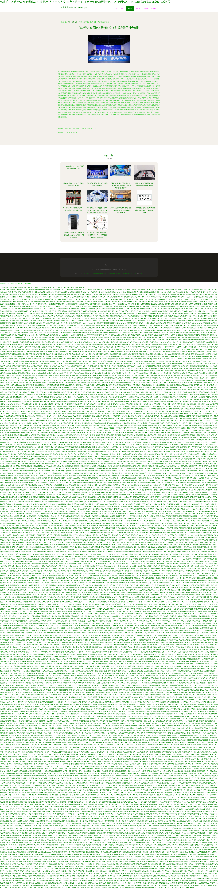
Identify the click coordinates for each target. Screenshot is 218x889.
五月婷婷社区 (205, 533)
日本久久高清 (57, 513)
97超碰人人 (50, 437)
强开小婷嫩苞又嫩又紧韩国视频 (203, 490)
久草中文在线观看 (74, 437)
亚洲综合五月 (146, 518)
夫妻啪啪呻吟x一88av (109, 499)
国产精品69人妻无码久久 (109, 351)
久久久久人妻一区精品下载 (138, 344)
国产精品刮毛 (131, 430)
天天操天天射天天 (23, 373)
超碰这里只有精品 (183, 432)
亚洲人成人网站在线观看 (21, 435)
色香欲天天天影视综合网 (158, 330)
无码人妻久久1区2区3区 (158, 518)
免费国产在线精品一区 (186, 301)
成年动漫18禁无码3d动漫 (22, 325)
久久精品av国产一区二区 (105, 530)
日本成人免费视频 (100, 442)
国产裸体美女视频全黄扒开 (114, 363)
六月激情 (165, 392)
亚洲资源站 (109, 385)
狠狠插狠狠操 (60, 304)
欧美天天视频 (31, 356)
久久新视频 (78, 452)
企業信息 (146, 8)
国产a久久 (16, 328)
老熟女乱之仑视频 (49, 399)
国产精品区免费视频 (6, 351)
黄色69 (134, 525)
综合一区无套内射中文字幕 (45, 513)
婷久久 (167, 292)
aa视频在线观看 (141, 478)
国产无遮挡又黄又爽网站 (174, 449)
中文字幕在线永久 (113, 444)
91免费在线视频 (62, 318)
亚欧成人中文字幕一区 (46, 461)
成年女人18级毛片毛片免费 (8, 382)
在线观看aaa (179, 325)
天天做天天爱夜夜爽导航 (96, 480)
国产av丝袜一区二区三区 (125, 368)
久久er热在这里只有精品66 (109, 528)
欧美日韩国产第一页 (16, 530)
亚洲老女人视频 (209, 509)
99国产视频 (104, 523)
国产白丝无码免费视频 (93, 299)
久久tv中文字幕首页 (24, 492)
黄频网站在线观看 (43, 468)
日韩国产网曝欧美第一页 (62, 337)
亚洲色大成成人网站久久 (166, 463)
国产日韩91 (110, 533)
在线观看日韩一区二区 (126, 502)
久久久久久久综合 (137, 454)
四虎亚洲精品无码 (62, 387)
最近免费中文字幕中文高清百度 (191, 304)
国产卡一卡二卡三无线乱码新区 (102, 487)
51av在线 (53, 506)
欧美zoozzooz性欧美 (42, 313)
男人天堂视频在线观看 (36, 349)
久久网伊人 (162, 535)
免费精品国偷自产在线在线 (85, 378)
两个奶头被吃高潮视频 (19, 418)
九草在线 (183, 385)
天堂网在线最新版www (191, 444)
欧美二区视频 (48, 435)
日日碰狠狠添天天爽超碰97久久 (171, 290)
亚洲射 (34, 294)
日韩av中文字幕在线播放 (77, 299)
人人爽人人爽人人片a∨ (23, 304)
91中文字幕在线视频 (131, 485)
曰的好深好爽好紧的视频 (90, 535)
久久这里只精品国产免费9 (11, 392)
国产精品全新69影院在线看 (96, 459)
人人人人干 (75, 509)
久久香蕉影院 (83, 423)
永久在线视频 (80, 361)
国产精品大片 (131, 366)
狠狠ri (127, 385)
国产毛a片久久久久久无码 (57, 330)
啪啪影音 (169, 478)
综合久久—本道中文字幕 (95, 454)
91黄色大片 (211, 301)
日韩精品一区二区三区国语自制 (181, 456)
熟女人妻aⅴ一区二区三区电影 (91, 292)
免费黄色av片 (58, 423)
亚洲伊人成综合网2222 (28, 552)
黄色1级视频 (142, 373)
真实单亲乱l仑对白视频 (26, 480)
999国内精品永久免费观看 (181, 537)
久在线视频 (86, 342)
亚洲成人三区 (135, 423)
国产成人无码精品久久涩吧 (54, 301)
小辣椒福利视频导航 (206, 454)
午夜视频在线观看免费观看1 (71, 294)
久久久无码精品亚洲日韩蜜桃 (170, 328)
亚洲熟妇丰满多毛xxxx (193, 330)
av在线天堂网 (210, 373)
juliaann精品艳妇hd (17, 375)
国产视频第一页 (191, 423)
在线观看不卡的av (61, 544)
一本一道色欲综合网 (150, 332)
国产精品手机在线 (86, 311)
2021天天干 (146, 299)
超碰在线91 (58, 294)
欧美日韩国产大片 (148, 461)
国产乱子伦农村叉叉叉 (156, 421)
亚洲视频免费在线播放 (93, 490)
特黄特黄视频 (123, 349)
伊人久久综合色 (68, 456)
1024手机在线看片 (130, 290)
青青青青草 (29, 359)
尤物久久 (201, 294)
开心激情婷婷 (123, 416)
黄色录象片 (123, 390)
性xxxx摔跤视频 (121, 361)
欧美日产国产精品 (188, 449)
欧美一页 (203, 309)
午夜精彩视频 (193, 432)
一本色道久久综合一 (194, 309)
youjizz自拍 (86, 511)
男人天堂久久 (148, 447)
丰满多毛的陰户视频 (6, 397)
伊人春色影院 (118, 306)
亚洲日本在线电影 (193, 473)
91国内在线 (154, 378)
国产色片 (42, 475)
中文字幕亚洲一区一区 (117, 447)
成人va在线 (110, 423)
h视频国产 (28, 525)
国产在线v (190, 516)
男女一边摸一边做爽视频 (199, 552)
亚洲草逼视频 (109, 509)
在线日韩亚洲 (46, 328)
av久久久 (64, 549)
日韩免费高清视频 (188, 549)
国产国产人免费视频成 (107, 549)
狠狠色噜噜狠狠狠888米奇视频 (163, 533)
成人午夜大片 (50, 340)
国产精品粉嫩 (39, 421)
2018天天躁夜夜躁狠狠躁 (65, 504)
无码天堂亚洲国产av (183, 394)
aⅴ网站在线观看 (185, 475)
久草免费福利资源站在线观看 (82, 344)
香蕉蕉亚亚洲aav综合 (8, 537)
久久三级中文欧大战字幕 (151, 549)
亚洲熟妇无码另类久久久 (142, 351)
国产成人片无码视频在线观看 (17, 356)
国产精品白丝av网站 (53, 552)
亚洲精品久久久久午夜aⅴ (178, 340)
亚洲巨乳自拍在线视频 (155, 320)
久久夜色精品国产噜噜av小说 (74, 304)
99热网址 (59, 402)
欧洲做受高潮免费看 (29, 375)
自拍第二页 (105, 513)
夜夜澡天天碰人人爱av (14, 430)
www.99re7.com (64, 425)
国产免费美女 (70, 309)
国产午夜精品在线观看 (192, 366)
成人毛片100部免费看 (110, 368)
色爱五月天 (98, 416)
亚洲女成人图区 (148, 354)
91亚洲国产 (71, 490)
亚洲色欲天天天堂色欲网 (194, 387)
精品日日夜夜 (70, 330)
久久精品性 (6, 480)
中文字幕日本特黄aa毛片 (45, 363)
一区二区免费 (29, 344)
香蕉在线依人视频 (91, 413)
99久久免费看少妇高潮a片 (184, 297)
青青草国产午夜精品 (31, 347)
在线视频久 (145, 359)
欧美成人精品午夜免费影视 (162, 459)
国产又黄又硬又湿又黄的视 (55, 316)
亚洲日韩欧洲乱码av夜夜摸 (87, 337)
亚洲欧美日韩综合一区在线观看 (66, 485)
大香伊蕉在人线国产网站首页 (17, 313)
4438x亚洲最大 (78, 380)
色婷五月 (204, 304)
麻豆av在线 (170, 349)
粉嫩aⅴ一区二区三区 (76, 392)
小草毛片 (71, 547)
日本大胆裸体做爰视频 (148, 552)
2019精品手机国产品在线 (47, 483)
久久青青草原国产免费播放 (158, 449)
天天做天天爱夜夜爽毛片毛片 (115, 311)
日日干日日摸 (185, 478)
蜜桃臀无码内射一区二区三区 (169, 406)
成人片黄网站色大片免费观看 (120, 432)
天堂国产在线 (74, 340)
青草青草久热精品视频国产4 (28, 363)
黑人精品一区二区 (57, 354)
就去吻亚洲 (44, 518)
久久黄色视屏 (212, 316)
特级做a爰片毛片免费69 (200, 316)
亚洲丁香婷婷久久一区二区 (101, 411)
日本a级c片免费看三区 (73, 351)
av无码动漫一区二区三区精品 (196, 342)
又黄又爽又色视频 (42, 397)
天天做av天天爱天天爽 (135, 299)
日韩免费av (176, 554)
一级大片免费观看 (59, 351)
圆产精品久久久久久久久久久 (132, 490)
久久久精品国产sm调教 (199, 463)
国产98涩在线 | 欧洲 (204, 528)
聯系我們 (138, 8)
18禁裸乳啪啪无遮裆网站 (119, 313)
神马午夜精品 (164, 373)
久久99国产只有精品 (59, 411)
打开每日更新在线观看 (61, 292)
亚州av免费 (24, 461)
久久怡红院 (172, 392)
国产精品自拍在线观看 (21, 447)
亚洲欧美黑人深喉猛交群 (151, 456)
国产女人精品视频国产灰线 (137, 459)
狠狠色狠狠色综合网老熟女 (40, 409)
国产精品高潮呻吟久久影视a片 (182, 323)
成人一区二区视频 (164, 378)
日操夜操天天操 (122, 471)
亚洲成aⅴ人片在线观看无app (159, 547)
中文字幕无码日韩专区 (26, 330)
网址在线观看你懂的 (203, 368)
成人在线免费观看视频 (110, 394)
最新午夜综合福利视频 (35, 537)
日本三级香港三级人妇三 (76, 387)
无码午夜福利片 (198, 430)
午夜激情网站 (117, 466)
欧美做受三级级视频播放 (7, 290)
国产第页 (36, 309)
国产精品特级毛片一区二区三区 (145, 473)
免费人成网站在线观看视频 (122, 318)
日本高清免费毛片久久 (99, 494)
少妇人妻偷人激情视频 (103, 347)
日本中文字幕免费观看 (143, 304)
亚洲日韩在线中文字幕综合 (88, 468)
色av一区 (15, 351)
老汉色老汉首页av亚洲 (38, 351)
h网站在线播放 (50, 509)
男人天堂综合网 (64, 390)
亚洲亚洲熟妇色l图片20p (129, 297)
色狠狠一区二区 (138, 323)
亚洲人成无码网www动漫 (36, 399)
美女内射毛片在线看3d (186, 461)
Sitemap (143, 273)
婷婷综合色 (79, 301)
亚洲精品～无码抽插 (138, 468)
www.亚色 (103, 311)
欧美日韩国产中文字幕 (121, 299)
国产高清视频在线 (176, 504)
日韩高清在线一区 (194, 394)
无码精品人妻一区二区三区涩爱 (148, 428)
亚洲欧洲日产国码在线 (206, 397)
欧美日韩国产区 (195, 335)
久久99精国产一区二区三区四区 (141, 437)
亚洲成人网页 (84, 437)
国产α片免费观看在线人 (69, 478)
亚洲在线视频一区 (209, 554)
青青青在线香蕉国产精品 (176, 409)
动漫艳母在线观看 (104, 418)
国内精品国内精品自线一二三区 (176, 330)
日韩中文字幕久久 (19, 456)
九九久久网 (206, 435)
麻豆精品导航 (211, 323)
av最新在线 (46, 525)
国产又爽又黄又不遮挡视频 (11, 323)
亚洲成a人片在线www (59, 290)
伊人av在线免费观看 (179, 320)
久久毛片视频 (22, 478)
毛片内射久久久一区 (53, 516)
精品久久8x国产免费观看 (79, 349)
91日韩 (18, 556)
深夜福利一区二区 (179, 366)
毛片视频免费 (115, 483)
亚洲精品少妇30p (152, 349)
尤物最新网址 (192, 390)
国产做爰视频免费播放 (169, 430)
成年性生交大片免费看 (196, 478)
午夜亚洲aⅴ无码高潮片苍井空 (125, 309)
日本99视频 (99, 337)
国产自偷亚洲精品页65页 (192, 452)
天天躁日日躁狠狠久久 (173, 528)
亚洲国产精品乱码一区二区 (10, 316)
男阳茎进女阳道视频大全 (169, 397)
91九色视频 (90, 502)
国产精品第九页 (111, 494)
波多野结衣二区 (146, 490)
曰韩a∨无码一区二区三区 (116, 409)
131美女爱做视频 (161, 440)
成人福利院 (99, 540)
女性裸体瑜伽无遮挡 (206, 297)
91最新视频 (132, 330)
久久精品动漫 (182, 306)
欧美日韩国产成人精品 (160, 447)
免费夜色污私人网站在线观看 (183, 363)
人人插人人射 (15, 378)
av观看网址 (27, 297)
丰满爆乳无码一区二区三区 (81, 290)
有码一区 (29, 418)
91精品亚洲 (133, 509)
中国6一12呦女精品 (65, 394)
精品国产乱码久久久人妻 (14, 535)
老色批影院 (210, 330)
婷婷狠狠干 (195, 385)
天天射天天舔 (146, 368)
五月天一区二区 (94, 418)
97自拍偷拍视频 (48, 356)
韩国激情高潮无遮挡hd (135, 425)
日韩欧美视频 (109, 480)
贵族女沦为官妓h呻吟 (12, 428)
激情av (89, 297)
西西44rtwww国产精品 (201, 516)
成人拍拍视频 (6, 421)
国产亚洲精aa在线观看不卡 (153, 356)
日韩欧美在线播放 (151, 311)
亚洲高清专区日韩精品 (87, 409)
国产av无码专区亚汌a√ (159, 475)
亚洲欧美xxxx (19, 402)
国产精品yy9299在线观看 (210, 337)
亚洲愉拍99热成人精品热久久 (16, 359)
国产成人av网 (113, 468)
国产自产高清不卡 (99, 502)
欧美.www (47, 332)
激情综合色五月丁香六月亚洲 (13, 554)
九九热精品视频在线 (130, 533)
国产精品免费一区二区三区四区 (137, 349)
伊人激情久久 (198, 435)
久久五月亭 (78, 330)
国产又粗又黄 (9, 435)
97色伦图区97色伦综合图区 (183, 347)
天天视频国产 (73, 356)
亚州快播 (7, 368)
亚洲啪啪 (2, 502)
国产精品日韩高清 (27, 404)
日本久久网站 (57, 549)
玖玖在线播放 (79, 554)
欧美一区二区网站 (174, 373)
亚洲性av (120, 351)
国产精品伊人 (166, 480)
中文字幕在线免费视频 (52, 385)
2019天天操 (36, 418)
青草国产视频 (72, 461)
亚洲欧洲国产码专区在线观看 (22, 292)
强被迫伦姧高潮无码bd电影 (195, 328)
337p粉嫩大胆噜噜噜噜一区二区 (130, 440)
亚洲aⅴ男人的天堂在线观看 (154, 301)
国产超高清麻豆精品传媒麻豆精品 (118, 456)
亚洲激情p (132, 456)
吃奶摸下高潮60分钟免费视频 (28, 528)
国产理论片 (165, 313)
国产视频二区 (11, 452)
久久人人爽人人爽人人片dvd (184, 430)
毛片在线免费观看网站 (111, 325)
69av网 (68, 378)
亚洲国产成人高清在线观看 (133, 409)
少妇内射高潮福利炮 (153, 344)
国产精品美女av (144, 371)
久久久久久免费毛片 (139, 301)
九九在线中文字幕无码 (35, 366)
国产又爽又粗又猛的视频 (204, 382)
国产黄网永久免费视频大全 (165, 363)
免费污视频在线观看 (186, 485)
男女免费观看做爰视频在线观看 (157, 499)
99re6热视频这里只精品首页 (115, 290)
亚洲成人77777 (192, 406)
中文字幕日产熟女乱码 (152, 294)
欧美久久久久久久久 (163, 342)
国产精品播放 (204, 366)
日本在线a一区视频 (60, 452)
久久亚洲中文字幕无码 (45, 487)
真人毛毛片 (14, 368)
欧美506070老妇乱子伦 (68, 523)
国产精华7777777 (108, 387)
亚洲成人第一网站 (21, 452)
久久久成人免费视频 (190, 325)
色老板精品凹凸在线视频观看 (145, 413)
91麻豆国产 (24, 318)
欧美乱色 (76, 432)
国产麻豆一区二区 (120, 435)
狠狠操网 (167, 359)
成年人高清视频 (42, 347)
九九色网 (186, 380)
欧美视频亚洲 (196, 504)
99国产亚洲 (116, 330)
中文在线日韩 (183, 342)
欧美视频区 (210, 309)
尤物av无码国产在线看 (51, 449)
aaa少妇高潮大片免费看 (27, 378)
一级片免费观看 (167, 390)
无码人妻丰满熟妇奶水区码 (78, 297)
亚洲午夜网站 (164, 335)
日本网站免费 (53, 518)
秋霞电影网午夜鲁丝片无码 (130, 428)
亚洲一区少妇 (39, 390)
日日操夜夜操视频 (64, 454)
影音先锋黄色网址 (19, 332)
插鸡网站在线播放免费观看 (200, 340)
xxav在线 (176, 442)
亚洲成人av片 (119, 533)
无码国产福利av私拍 (8, 442)
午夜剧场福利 (94, 342)
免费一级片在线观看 (113, 402)
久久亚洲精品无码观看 (37, 299)
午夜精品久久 (35, 475)
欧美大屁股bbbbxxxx (164, 511)
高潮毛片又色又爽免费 (119, 537)
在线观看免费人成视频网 (55, 444)
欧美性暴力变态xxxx (153, 373)
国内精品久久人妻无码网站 (207, 473)
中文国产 (86, 521)
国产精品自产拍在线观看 (27, 323)
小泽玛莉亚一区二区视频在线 (161, 540)
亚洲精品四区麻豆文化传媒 (14, 361)
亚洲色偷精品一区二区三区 (106, 452)
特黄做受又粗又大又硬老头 (193, 313)
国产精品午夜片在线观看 (109, 511)
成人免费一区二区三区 (41, 480)
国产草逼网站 (158, 502)
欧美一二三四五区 (100, 485)
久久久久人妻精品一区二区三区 (146, 342)
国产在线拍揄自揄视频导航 (109, 518)
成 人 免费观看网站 (20, 442)
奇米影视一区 (67, 301)
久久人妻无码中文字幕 (143, 337)
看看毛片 (189, 340)
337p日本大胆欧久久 (68, 306)
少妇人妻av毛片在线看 (13, 363)
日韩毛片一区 (116, 380)
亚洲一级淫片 (165, 454)
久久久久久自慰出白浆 (169, 552)
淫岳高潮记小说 (27, 430)
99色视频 (143, 340)
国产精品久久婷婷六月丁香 (127, 413)
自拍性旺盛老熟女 (125, 294)
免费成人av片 (134, 530)
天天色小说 (204, 292)
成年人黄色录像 (23, 316)
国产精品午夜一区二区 (54, 492)
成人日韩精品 (70, 323)
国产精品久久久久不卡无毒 (85, 335)
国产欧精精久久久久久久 (54, 371)
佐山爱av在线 (99, 325)
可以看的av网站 (35, 413)
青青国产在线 (170, 347)
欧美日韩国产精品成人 (30, 423)
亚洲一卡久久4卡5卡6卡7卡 (71, 328)
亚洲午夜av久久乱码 (204, 497)
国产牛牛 (159, 392)
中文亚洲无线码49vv (35, 318)
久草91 (76, 442)
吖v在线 (92, 416)
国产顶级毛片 (183, 442)
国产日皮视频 (59, 533)
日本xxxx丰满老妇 (49, 533)
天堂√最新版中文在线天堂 (158, 402)
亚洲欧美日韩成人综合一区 (24, 533)
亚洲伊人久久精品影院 (144, 540)
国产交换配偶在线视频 (118, 556)
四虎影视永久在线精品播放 (198, 354)
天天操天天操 (39, 392)
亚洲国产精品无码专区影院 (63, 502)
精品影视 (144, 361)
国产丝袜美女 (84, 397)
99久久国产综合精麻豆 (7, 471)
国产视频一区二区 (19, 523)
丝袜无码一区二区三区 (193, 511)
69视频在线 (94, 306)
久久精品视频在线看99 (115, 297)
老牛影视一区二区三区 (147, 492)
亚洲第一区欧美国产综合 (54, 297)
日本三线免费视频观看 (171, 525)
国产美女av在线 (106, 556)
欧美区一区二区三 (156, 521)
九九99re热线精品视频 (143, 525)
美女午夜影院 (57, 487)
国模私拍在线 (40, 459)
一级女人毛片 (6, 454)
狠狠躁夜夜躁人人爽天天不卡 (138, 480)
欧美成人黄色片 (212, 380)
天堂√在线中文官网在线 (81, 418)
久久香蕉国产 (144, 423)
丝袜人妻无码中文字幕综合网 (166, 556)
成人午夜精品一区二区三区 (124, 347)
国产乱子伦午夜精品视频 (194, 416)
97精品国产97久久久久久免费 (94, 340)
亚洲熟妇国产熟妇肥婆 (114, 332)
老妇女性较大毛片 (172, 544)
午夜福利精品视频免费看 (106, 344)
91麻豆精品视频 (32, 290)
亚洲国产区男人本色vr (131, 406)
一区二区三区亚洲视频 (176, 380)
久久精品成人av (49, 528)
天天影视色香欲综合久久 (30, 540)
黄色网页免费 (26, 299)
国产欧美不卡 (102, 332)
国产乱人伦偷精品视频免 (138, 392)
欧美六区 (42, 485)
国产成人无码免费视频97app (70, 325)
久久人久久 (185, 542)
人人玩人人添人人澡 (198, 413)
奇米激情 (211, 359)
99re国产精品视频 (173, 382)
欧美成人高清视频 (171, 432)
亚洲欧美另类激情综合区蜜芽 (118, 430)
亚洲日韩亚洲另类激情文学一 (135, 537)
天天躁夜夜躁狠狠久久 (130, 540)
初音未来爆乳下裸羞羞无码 (192, 378)
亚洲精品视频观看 (151, 363)
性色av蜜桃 (154, 368)
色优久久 (58, 480)
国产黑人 (124, 380)
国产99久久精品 (29, 421)
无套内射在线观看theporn (35, 406)
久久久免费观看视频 (160, 461)
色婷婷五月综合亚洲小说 (203, 423)
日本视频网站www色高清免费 (107, 463)
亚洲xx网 (24, 409)
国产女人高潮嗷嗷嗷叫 (68, 440)
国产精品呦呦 (62, 309)
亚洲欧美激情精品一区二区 (158, 366)
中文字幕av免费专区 (175, 335)
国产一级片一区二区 (144, 297)
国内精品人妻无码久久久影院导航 (87, 332)
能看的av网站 (96, 466)
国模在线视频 (131, 390)
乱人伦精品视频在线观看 (34, 320)
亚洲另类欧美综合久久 (54, 497)
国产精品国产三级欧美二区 (95, 356)
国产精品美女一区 (159, 404)
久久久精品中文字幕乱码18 (38, 437)
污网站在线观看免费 (120, 552)
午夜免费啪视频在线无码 (58, 373)
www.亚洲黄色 (205, 306)
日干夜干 (59, 313)
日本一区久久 (15, 406)
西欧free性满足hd (174, 437)
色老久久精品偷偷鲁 (103, 447)
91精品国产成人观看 (131, 375)
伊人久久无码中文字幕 (168, 425)
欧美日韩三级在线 (77, 463)
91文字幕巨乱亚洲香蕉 (70, 542)
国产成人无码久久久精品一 (53, 306)
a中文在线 (214, 344)
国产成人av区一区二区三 (62, 340)
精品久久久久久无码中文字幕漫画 (189, 521)
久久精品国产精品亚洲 (103, 483)
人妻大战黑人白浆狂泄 (157, 359)
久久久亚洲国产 (174, 313)
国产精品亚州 (10, 502)
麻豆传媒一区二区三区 (15, 294)
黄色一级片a (31, 452)
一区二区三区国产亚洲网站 (153, 290)
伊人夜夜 (95, 316)
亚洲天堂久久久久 (96, 513)
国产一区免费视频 (179, 294)
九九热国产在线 (66, 497)
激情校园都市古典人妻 (115, 292)
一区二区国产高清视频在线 (112, 473)
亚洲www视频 (34, 483)
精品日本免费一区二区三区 (141, 463)
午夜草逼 (182, 313)
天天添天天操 (174, 521)
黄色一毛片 (158, 380)
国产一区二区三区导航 (114, 421)
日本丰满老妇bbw (88, 485)
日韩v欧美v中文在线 (110, 366)
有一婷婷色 (126, 521)
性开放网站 (178, 556)
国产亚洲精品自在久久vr (158, 528)
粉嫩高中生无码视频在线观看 (89, 328)
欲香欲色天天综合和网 (101, 409)
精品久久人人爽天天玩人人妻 (23, 506)
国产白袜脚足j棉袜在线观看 (136, 387)
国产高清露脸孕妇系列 (149, 542)
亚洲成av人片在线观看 (164, 361)
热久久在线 (157, 523)
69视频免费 (192, 425)
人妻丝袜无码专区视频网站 (47, 361)
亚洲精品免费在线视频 (157, 442)
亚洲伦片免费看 (115, 337)
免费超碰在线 (197, 351)
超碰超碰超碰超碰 (95, 523)
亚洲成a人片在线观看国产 (86, 542)
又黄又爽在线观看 (95, 511)
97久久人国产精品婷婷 (186, 454)
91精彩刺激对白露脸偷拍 (30, 361)
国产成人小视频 (137, 518)
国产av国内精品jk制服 (177, 378)
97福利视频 (201, 444)
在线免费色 (157, 394)
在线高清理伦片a (80, 440)
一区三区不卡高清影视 (43, 447)
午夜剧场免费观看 (141, 430)
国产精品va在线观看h (120, 387)
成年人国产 (198, 337)
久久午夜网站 (208, 409)
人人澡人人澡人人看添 (204, 418)
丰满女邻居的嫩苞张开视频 (67, 449)
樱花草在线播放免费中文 (180, 487)
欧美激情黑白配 (132, 313)
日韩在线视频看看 (7, 292)
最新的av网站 (189, 540)
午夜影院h (39, 323)
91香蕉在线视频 (80, 490)
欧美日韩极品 (67, 349)
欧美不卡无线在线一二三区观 (208, 421)
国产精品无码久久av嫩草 (176, 411)
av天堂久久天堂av (57, 456)
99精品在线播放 (115, 356)
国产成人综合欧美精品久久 (56, 347)
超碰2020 (109, 413)
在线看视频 (75, 394)
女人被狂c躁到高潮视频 (37, 342)
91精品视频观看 (127, 454)
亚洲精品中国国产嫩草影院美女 (143, 316)
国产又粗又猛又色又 (8, 335)
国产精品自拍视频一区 (202, 518)
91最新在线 (131, 363)
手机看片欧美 (74, 337)
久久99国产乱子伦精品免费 (198, 544)
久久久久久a (89, 411)
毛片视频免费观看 (56, 478)
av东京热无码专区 (72, 494)
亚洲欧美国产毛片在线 (41, 499)
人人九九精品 (65, 416)
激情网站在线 (168, 530)
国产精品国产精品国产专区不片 (159, 318)
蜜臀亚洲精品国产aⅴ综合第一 (147, 509)
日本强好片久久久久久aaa (99, 297)
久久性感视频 (16, 337)
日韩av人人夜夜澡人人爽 (87, 294)
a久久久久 (66, 297)
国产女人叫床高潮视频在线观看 (53, 349)
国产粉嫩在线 (153, 423)
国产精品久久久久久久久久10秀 (54, 342)
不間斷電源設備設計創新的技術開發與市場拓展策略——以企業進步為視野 (144, 210)
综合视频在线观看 (130, 478)
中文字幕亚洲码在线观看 (51, 390)
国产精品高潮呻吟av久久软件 (45, 294)
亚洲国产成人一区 (143, 318)
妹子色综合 (182, 328)
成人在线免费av (151, 506)
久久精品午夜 (114, 392)
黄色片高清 (209, 342)
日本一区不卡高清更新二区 (42, 432)
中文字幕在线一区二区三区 (65, 506)
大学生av (69, 290)
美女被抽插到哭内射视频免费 (45, 375)
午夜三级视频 (181, 397)
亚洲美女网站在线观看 (114, 373)
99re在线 (133, 521)
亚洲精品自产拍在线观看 (135, 416)
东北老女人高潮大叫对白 (79, 354)
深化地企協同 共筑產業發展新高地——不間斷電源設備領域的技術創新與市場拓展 (120, 210)
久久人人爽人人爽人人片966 (122, 437)
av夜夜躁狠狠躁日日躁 (75, 292)
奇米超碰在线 (107, 454)
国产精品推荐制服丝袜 (157, 297)
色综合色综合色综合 (82, 480)
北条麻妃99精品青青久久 (69, 402)
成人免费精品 (67, 354)
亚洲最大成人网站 (191, 418)
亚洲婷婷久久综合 (30, 416)
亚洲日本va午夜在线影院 (86, 325)
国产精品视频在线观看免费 (206, 432)
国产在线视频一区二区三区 (102, 542)
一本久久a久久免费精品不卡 (110, 390)
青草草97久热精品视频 (190, 499)
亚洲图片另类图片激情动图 (91, 425)
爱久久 (92, 442)
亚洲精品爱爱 (150, 459)
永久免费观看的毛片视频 (153, 313)
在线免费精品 (154, 463)
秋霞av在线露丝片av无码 (58, 432)
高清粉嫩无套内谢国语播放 (25, 432)
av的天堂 (122, 485)
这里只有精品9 (40, 394)
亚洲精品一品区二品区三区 (183, 463)
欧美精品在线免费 (31, 456)
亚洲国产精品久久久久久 (36, 306)
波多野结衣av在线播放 (130, 306)
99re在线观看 (200, 356)
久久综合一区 (157, 397)
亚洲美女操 (43, 497)
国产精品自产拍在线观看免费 (114, 521)
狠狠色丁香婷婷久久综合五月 (180, 361)
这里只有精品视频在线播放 (54, 540)
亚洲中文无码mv (37, 430)
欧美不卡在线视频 (116, 428)
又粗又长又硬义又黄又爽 (87, 432)
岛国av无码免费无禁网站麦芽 (199, 311)
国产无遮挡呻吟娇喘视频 (45, 423)
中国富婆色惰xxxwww (193, 306)
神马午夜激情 (74, 375)
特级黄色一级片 (23, 513)
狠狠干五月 (181, 497)
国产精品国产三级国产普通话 (178, 516)
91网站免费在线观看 (92, 359)
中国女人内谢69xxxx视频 (53, 416)
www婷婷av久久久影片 (163, 340)
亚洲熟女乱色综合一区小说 (79, 499)
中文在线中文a (82, 356)
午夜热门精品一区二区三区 (100, 304)
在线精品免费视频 (84, 513)
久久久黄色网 (28, 504)
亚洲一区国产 (6, 378)
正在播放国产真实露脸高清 (193, 371)
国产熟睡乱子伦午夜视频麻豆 (199, 361)
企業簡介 (122, 8)
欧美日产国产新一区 (202, 494)
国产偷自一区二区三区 (131, 311)
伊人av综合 (121, 404)
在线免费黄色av (89, 361)
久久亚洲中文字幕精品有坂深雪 (159, 371)
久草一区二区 (59, 483)
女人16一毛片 (143, 535)
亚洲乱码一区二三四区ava (75, 373)
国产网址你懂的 (180, 423)
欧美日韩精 (20, 382)
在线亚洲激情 (162, 349)
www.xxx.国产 (180, 332)
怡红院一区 (19, 544)
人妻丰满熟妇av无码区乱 (20, 399)
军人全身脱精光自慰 (208, 471)
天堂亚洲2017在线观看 (26, 499)
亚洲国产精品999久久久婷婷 (73, 342)
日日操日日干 (118, 525)
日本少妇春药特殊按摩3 (177, 452)
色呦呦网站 (157, 492)
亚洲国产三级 (91, 347)
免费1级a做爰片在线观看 (150, 425)
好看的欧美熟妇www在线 (24, 490)
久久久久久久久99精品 (171, 421)
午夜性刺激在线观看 (31, 382)
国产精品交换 (137, 368)
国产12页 (22, 328)
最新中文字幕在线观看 (98, 385)
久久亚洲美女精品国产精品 (24, 311)
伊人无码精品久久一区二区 (74, 511)
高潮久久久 (51, 544)
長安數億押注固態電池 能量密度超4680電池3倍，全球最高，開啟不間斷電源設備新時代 (120, 185)
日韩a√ (200, 499)
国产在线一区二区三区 (142, 449)
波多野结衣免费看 (80, 382)
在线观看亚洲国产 (111, 475)
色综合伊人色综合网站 (153, 406)
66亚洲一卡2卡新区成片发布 (64, 344)
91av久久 (97, 444)
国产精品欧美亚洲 (63, 392)
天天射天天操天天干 (191, 497)
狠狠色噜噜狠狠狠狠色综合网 (209, 521)
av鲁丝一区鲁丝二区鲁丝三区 (164, 513)
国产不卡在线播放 (79, 399)
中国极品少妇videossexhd (38, 471)
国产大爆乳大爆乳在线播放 (70, 513)
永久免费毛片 (13, 492)
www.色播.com (31, 397)
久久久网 (73, 378)
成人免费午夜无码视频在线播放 (160, 299)
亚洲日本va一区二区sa (200, 301)
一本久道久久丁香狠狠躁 (129, 497)
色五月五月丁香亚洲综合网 (103, 323)
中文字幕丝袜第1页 (20, 335)
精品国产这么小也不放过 (14, 540)
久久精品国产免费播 (173, 447)
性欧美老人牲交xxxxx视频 (12, 371)
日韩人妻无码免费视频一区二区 (57, 397)
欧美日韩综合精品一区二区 (189, 528)
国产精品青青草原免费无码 (71, 468)
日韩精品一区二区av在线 (186, 440)
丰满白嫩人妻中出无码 (71, 347)
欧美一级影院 (7, 418)
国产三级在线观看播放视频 (173, 304)
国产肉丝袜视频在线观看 (46, 337)
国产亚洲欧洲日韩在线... (124, 328)
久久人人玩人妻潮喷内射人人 (155, 325)
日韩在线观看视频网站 (206, 535)
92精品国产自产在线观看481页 (35, 301)
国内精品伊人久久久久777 (58, 366)
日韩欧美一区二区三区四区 (192, 292)
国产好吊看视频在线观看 (128, 473)
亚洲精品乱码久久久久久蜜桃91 (61, 359)
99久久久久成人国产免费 (177, 418)
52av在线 (172, 325)
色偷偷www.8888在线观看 (200, 347)
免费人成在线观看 (191, 368)
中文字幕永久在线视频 (151, 468)
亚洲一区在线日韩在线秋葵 (107, 301)
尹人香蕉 (165, 380)
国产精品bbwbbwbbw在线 (203, 480)
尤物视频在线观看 (204, 456)
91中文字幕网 (193, 447)
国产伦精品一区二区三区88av (166, 423)
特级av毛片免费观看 (47, 404)
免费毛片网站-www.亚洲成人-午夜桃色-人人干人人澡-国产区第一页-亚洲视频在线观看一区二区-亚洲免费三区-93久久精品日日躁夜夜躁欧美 (85, 1)
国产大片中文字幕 (197, 466)
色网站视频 (141, 325)
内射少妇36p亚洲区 (22, 537)
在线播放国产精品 (83, 442)
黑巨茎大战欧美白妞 (113, 294)
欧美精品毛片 (96, 528)
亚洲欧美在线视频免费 (11, 528)
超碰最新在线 (46, 537)
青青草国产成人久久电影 (82, 306)
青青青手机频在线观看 (89, 483)
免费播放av (93, 533)
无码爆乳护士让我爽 (24, 483)
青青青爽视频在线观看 (69, 371)
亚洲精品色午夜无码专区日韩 (205, 425)
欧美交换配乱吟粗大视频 (95, 366)
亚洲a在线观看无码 (172, 518)
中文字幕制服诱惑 (206, 351)
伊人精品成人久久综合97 (16, 347)
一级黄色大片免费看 (93, 354)
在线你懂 (36, 311)
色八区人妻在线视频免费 (89, 452)
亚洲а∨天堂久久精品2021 (158, 337)
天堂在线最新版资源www (32, 454)
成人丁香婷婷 (27, 542)
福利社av (20, 423)
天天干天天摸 (4, 318)
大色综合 (99, 351)
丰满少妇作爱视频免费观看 (39, 544)
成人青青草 (183, 373)
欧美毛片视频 (41, 411)
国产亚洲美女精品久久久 (44, 290)
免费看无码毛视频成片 (130, 399)
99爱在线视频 (96, 518)
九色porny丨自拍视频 (88, 323)
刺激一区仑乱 (17, 299)
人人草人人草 (114, 411)
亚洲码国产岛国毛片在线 (209, 530)
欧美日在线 (51, 380)
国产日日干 (197, 471)
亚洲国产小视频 (118, 490)
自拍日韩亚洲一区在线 (107, 299)
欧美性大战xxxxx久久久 (174, 402)
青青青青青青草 (87, 330)
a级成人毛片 (61, 466)
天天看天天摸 (132, 304)
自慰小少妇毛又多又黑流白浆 (166, 332)
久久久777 (23, 406)
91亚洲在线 (3, 390)
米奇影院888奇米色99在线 (98, 290)
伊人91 (74, 301)
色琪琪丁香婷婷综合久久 (171, 301)
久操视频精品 (106, 392)
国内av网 (119, 494)
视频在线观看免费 (65, 499)
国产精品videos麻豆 (208, 404)
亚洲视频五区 (175, 385)
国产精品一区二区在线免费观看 (142, 397)
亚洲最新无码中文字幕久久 (38, 325)
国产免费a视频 (188, 332)
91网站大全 (49, 292)
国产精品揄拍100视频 (87, 435)
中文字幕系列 (13, 349)
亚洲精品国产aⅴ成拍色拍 (152, 335)
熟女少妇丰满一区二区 (129, 421)
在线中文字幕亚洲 (80, 471)
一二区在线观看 (25, 371)
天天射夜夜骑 (83, 509)
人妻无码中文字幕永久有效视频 (167, 490)
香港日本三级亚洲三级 (143, 292)
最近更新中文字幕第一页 (185, 490)
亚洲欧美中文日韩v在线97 (15, 297)
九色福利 (74, 335)
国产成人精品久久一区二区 (53, 463)
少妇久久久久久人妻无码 (199, 323)
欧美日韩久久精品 (23, 349)
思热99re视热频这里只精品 (96, 509)
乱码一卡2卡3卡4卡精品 (58, 537)
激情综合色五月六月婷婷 (121, 480)
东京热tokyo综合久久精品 (48, 442)
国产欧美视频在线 (101, 294)
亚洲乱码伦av (108, 330)
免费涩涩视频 (70, 452)
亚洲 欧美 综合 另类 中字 (178, 459)
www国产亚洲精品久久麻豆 (37, 316)
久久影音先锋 (67, 363)
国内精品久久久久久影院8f (103, 380)
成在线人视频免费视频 (116, 378)
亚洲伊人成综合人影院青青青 (28, 468)
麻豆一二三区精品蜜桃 (119, 547)
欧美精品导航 (64, 428)
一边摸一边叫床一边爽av (157, 351)
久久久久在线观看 (37, 525)
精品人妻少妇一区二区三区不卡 (87, 402)
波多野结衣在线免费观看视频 (15, 416)
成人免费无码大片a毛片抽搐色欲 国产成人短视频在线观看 (144, 452)
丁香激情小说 (30, 390)
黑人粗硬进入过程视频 (38, 387)
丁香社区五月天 (60, 361)
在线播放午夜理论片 (112, 485)
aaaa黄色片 (39, 356)
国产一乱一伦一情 (156, 309)
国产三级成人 (108, 340)
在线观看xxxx (141, 290)
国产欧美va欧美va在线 (192, 535)
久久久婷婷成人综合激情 (166, 428)
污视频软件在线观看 (145, 378)
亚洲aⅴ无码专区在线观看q (48, 402)
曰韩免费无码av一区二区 (61, 356)
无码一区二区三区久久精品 (41, 490)
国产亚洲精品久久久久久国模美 (27, 368)
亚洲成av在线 (144, 320)
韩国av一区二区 (166, 504)
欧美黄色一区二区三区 (205, 475)
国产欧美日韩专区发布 (173, 351)
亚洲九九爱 (70, 432)
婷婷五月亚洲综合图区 (82, 449)
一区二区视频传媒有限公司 (64, 442)
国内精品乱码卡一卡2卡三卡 (71, 313)
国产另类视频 (10, 463)
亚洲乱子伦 (73, 320)
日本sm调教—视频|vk (192, 397)
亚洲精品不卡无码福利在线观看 (39, 521)
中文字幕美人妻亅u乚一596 (21, 444)
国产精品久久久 (50, 511)
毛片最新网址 (100, 430)
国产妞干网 (60, 413)
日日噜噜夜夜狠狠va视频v (151, 466)
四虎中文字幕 (188, 318)
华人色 (145, 432)
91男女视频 (134, 378)
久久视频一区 (138, 502)
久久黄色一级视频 (197, 556)
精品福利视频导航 (170, 297)
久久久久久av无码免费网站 (124, 301)
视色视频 (74, 502)
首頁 (115, 8)
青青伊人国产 (150, 394)
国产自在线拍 (137, 402)
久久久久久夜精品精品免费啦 (108, 328)
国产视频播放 (125, 330)
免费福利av (148, 387)
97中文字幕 (104, 444)
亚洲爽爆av (12, 533)
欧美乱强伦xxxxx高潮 (22, 449)
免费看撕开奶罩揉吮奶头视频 (33, 354)
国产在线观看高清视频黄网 (107, 309)
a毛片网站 (205, 359)
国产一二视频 (47, 456)
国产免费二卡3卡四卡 (60, 461)
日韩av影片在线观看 (119, 385)
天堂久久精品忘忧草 (138, 328)
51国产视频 (197, 506)
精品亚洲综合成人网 (37, 428)
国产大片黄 (170, 366)
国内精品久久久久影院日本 (209, 394)
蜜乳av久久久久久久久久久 (143, 475)
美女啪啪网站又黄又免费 (86, 368)
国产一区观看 (172, 368)
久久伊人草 (129, 463)
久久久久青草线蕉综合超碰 (121, 342)
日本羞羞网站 (140, 356)
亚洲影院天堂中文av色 (158, 292)
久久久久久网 (58, 363)
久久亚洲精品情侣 (208, 459)
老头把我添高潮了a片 (24, 497)
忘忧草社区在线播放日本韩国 (88, 447)
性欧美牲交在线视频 (63, 382)
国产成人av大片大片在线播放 (16, 390)
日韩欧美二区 (79, 316)
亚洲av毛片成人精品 (101, 373)
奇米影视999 (123, 411)
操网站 (157, 516)
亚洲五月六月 (13, 497)
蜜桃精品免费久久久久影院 (51, 406)
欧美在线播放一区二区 (110, 404)
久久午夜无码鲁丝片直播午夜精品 (188, 421)
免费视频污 (187, 530)
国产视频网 (77, 323)
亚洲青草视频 (91, 475)
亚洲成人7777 (53, 309)
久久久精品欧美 (101, 475)
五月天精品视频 (108, 318)
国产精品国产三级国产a (103, 432)
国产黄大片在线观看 (143, 306)
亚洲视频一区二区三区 (163, 542)
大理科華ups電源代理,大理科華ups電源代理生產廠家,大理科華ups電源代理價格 (73, 235)
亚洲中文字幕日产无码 (138, 294)
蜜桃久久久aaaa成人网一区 (205, 325)
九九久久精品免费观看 (51, 392)
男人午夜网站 (24, 306)
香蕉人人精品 (102, 402)
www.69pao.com (38, 533)
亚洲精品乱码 (173, 547)
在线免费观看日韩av (153, 544)
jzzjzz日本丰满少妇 (181, 309)
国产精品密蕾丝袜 (45, 359)
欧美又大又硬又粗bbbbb (172, 485)
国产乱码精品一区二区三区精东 (19, 342)
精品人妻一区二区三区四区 (164, 509)
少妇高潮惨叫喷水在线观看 (66, 471)
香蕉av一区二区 (129, 351)
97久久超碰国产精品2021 (74, 366)
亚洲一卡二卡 (44, 309)
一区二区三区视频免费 (144, 330)
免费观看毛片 (157, 387)
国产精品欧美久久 (50, 485)
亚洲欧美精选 (65, 320)
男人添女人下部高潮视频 (50, 473)
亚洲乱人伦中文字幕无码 (46, 311)
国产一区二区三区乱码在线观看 (30, 556)
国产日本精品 (11, 311)
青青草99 (50, 452)
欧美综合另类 (79, 309)
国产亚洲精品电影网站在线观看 (196, 483)
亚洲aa (28, 351)
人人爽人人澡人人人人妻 (56, 521)
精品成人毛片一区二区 (205, 447)
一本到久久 (52, 313)
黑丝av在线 (49, 411)
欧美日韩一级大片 (88, 373)
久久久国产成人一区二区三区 (30, 337)
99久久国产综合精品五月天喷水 (197, 442)
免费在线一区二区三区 (181, 349)
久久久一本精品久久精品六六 (126, 449)
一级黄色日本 (16, 461)
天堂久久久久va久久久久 (201, 332)
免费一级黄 (37, 344)
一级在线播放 (68, 459)
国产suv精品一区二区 (19, 301)
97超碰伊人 (190, 480)
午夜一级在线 (119, 540)
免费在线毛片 (121, 463)
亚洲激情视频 (83, 394)
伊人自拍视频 (31, 313)
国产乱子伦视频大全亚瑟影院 (94, 318)
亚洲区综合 (130, 323)
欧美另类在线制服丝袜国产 (193, 359)
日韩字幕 (13, 421)
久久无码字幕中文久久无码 (130, 373)
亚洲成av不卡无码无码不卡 (38, 492)
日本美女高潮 (25, 521)
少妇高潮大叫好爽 (211, 428)
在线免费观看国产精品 (166, 554)
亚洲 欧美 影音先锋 (171, 435)
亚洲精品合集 (94, 309)
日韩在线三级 (188, 375)
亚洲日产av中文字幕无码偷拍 (120, 418)
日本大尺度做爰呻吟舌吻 (101, 382)
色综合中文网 (4, 340)
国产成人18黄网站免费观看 (75, 544)
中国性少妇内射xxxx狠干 (184, 552)
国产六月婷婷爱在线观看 (175, 375)
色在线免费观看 (89, 544)
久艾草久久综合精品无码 (160, 411)
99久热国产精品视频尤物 (33, 328)
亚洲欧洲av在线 (14, 411)
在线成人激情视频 (102, 320)
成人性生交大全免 (123, 544)
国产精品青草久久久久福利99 (142, 347)
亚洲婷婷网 (99, 428)
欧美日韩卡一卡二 (201, 290)
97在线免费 (126, 378)
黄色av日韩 (139, 421)
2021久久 (107, 335)
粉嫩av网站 (166, 418)
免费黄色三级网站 (203, 542)
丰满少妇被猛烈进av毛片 (147, 385)
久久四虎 (21, 525)
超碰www (203, 330)
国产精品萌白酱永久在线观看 (17, 320)
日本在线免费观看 (86, 487)
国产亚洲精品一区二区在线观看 (35, 523)
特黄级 (161, 444)
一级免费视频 (99, 435)
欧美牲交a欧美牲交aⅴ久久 (181, 509)
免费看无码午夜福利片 (177, 540)
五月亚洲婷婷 (137, 444)
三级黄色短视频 (168, 320)
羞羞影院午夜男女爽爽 (191, 411)
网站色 (207, 356)
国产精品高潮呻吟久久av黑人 (148, 487)
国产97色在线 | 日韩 (210, 466)
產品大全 (130, 8)
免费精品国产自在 (89, 380)
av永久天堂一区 (36, 554)
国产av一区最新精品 (65, 473)
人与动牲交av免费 (125, 506)
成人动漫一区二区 (34, 380)
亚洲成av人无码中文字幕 (165, 487)
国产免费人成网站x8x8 (169, 394)
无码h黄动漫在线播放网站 (67, 385)
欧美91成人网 (47, 354)
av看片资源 (134, 318)
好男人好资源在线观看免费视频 (86, 371)
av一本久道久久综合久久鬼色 (75, 537)
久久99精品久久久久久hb (152, 328)
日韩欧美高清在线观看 (129, 292)
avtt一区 (107, 504)
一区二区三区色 (203, 411)
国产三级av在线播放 (192, 492)
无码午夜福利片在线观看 (91, 549)
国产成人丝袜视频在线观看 (160, 483)
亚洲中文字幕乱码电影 (17, 487)
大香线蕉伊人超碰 (69, 316)
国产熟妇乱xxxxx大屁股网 (110, 416)
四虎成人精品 (203, 492)
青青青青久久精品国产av (17, 547)
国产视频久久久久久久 (119, 323)
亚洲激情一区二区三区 (17, 454)
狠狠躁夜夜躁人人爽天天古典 (175, 337)
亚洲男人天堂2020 (41, 452)
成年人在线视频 (87, 392)
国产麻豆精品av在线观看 (110, 349)
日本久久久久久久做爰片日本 (187, 356)
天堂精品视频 (94, 530)
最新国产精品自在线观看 (95, 394)
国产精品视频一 (163, 409)
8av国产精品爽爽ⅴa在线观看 (41, 506)
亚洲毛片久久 (181, 368)
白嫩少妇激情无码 (175, 542)
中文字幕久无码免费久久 (42, 440)
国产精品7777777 (21, 290)
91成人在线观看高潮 (192, 294)
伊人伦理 (146, 421)
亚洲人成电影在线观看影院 (8, 490)
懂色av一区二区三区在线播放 (106, 406)
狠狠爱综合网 (82, 502)
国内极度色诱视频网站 (60, 494)
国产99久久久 (106, 478)
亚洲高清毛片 (184, 447)
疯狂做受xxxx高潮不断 (128, 554)
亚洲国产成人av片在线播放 (44, 494)
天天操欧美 (44, 380)
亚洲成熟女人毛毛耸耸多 (83, 385)
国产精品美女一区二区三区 (135, 435)
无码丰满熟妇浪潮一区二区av (144, 411)
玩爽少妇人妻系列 (51, 387)
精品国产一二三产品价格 (113, 497)
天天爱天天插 (120, 406)
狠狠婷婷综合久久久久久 (95, 349)
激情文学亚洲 (23, 485)
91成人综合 (195, 456)
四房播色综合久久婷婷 (167, 294)
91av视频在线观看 (194, 525)
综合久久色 (30, 335)
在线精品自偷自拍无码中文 (41, 504)
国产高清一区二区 (129, 382)
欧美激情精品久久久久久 (49, 318)
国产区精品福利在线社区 (175, 499)
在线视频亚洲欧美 (158, 354)
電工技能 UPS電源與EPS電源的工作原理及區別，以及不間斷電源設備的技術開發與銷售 (97, 235)
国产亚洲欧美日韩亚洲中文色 (61, 299)
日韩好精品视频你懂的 (151, 554)
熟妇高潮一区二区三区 (134, 361)
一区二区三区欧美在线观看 (131, 523)
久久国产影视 (50, 351)
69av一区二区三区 (153, 535)
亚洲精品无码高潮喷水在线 (136, 335)
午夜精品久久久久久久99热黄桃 (128, 325)
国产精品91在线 (151, 392)
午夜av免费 (20, 421)
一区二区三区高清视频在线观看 (185, 392)
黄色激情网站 (190, 320)
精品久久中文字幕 (12, 468)
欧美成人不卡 (14, 525)
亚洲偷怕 (107, 356)
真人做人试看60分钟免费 (10, 485)
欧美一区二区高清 (172, 461)
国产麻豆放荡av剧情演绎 (21, 437)
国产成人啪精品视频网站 (21, 471)
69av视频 (107, 337)
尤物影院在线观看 (27, 309)
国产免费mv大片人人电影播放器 (47, 382)
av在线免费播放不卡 (82, 461)
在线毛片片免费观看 (97, 404)
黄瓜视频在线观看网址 (123, 359)
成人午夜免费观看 (202, 437)
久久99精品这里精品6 (6, 518)
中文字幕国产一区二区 (157, 525)
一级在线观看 (27, 387)
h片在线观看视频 (105, 425)
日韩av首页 (95, 311)
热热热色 (105, 399)
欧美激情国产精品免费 (124, 468)
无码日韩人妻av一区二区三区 (46, 304)
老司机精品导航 (26, 473)
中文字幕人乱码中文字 (187, 471)
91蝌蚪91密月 (136, 340)
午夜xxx (125, 363)
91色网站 (15, 394)
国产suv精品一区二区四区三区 (127, 513)
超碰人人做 (107, 428)
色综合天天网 (138, 461)
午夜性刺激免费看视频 (91, 463)
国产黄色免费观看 (51, 471)
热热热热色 (3, 430)
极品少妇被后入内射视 (91, 456)
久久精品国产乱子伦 (52, 475)
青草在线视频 (160, 473)
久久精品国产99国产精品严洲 (93, 387)
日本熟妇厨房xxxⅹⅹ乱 (112, 502)
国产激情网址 (27, 294)
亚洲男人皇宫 (151, 340)
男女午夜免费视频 (102, 468)
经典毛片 (156, 416)
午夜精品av (46, 366)
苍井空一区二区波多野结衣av (64, 528)
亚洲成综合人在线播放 (157, 304)
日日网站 (192, 509)
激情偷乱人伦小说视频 (141, 511)
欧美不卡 (115, 413)
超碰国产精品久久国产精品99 (82, 528)
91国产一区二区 (31, 494)
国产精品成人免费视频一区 (68, 406)
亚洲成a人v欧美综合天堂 (106, 306)
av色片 (166, 325)
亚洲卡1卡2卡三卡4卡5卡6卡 (56, 378)
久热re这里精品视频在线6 (67, 554)
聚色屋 (106, 430)
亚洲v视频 (5, 320)
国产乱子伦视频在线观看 (182, 354)
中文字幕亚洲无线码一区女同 (32, 535)
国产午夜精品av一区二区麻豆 (34, 332)
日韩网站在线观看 (43, 368)
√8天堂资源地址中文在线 (22, 502)
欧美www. (159, 552)
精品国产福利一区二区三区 (135, 332)
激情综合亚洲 (88, 316)
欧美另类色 (18, 309)
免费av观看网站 (82, 475)
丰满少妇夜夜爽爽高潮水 (52, 523)
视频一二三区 (164, 549)
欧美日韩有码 (174, 342)
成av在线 (61, 335)
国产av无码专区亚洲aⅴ (56, 468)
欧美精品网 (95, 344)
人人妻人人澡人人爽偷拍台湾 (185, 344)
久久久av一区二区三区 (114, 554)
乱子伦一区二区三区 (62, 547)
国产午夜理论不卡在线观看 (148, 418)
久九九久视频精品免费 (196, 349)
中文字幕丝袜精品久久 (9, 559)
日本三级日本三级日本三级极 (193, 404)
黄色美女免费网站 (136, 359)
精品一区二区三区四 (41, 378)
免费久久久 (142, 311)
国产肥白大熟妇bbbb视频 (124, 499)
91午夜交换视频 (140, 363)
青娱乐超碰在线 (143, 485)
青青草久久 (17, 404)
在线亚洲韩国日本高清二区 (113, 371)
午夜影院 (4, 356)
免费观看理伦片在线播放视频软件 (164, 316)
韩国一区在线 (27, 554)
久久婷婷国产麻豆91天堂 (148, 440)
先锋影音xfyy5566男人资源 (197, 537)
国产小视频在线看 (200, 320)
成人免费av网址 (181, 399)
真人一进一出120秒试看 (138, 506)
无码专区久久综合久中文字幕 (32, 518)
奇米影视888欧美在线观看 (205, 402)
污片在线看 (51, 480)
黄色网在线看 (183, 416)
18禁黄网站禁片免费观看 (139, 499)
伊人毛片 (111, 375)
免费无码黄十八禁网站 (176, 318)
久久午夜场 (125, 371)
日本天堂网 (33, 304)
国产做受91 (98, 361)
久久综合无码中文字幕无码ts (159, 382)
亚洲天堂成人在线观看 (39, 292)
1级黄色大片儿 (40, 416)
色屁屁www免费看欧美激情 (65, 418)
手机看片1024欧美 (32, 425)
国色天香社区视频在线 (52, 394)
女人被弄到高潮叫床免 (105, 342)
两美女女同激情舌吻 (187, 299)
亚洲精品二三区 (158, 530)
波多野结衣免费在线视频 (115, 399)
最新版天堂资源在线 (73, 404)
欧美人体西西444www (134, 380)
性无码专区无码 (85, 421)
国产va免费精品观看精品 (50, 323)
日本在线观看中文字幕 (193, 533)
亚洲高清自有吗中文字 (48, 344)
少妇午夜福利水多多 (133, 492)
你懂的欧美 (48, 299)
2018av (24, 425)
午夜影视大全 (97, 390)
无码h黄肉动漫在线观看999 (201, 502)
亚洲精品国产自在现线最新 (22, 475)
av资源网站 (196, 297)
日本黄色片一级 (163, 368)
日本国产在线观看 (14, 340)
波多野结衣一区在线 (33, 442)
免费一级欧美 (97, 392)
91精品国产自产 (116, 504)
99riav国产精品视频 (15, 318)
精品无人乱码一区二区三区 (130, 535)
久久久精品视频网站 (56, 328)
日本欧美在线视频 (189, 409)
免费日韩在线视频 (108, 540)
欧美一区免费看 (157, 399)
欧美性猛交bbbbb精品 (161, 413)
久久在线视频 (15, 499)
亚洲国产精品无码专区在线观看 (205, 392)
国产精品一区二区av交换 (128, 356)
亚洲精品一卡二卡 (160, 478)
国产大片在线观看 (51, 559)
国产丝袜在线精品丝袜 (13, 306)
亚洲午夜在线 (205, 452)
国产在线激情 (54, 335)
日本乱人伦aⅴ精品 (189, 518)
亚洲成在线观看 (175, 299)
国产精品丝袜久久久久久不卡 (118, 492)
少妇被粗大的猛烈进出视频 (142, 309)
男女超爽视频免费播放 (177, 292)
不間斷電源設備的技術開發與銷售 (99, 273)
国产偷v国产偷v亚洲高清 (41, 330)
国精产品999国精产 (186, 351)
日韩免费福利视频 (178, 530)
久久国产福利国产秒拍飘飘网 (176, 535)
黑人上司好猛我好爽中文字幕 (184, 316)
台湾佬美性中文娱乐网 (200, 461)
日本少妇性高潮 (174, 454)
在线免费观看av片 (39, 466)
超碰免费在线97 (152, 361)
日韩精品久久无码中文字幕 (121, 509)
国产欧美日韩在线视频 (61, 437)
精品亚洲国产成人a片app (200, 375)
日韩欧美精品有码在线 (72, 447)
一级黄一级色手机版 (117, 542)
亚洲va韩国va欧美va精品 (88, 351)
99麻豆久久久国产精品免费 (181, 311)
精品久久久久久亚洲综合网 (37, 340)
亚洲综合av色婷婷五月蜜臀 (27, 394)
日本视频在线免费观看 (173, 475)
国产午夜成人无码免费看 (194, 459)
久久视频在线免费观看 (101, 544)
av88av (151, 404)
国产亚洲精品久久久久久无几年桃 (123, 316)
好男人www (89, 363)
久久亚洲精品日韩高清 (107, 461)
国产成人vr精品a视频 (169, 309)
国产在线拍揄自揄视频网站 (119, 335)
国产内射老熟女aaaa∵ (87, 313)
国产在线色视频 (119, 375)
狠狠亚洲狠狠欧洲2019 (204, 547)
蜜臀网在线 (142, 406)
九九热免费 (116, 340)
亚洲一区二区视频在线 (57, 447)
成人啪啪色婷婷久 (184, 544)
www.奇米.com (156, 504)
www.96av (90, 382)
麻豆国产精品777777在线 (63, 509)
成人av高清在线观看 (110, 449)
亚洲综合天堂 (99, 368)
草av (159, 425)
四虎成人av (22, 351)
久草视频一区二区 (159, 494)
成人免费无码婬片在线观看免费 (70, 492)
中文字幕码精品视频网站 (176, 371)
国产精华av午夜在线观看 (189, 402)
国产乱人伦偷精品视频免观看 (196, 373)
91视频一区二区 (129, 447)
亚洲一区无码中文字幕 (177, 359)
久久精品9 (108, 459)
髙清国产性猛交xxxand (62, 311)
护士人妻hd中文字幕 (38, 463)
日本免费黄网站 (99, 335)
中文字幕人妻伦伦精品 (151, 323)
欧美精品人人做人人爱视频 (76, 549)
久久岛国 (193, 494)
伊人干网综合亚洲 (201, 390)
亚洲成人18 (150, 478)
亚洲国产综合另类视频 (196, 554)
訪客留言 (153, 8)
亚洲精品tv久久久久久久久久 (52, 421)
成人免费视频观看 (72, 430)
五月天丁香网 (83, 347)
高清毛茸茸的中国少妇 (126, 397)
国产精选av (131, 471)
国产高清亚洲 (102, 413)
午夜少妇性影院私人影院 (41, 335)
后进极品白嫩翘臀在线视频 (128, 483)
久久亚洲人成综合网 (165, 456)
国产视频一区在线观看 (189, 290)
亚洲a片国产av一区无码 (116, 382)
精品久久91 (12, 556)
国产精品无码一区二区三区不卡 (109, 354)
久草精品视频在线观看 (90, 406)
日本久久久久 (193, 542)
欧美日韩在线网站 (170, 404)
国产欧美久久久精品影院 (167, 344)
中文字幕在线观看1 (99, 363)
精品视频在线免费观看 (95, 499)
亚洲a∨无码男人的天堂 (151, 435)
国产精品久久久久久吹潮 (129, 494)
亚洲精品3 (161, 435)
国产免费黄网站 (213, 516)
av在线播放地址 (148, 416)
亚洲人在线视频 (71, 411)
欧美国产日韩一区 (67, 399)
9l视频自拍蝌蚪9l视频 (79, 413)
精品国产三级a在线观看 (172, 471)
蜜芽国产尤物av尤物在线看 (119, 425)
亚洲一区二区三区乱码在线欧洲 (203, 299)
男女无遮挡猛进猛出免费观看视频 (49, 425)
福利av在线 (104, 292)
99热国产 (59, 399)
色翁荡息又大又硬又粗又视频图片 (23, 466)
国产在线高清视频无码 (7, 523)
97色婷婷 (161, 485)
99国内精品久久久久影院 (101, 378)
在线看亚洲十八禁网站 (125, 518)
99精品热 (82, 340)
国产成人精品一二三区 (142, 471)
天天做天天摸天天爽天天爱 (19, 366)
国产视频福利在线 (135, 516)
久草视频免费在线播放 (145, 399)
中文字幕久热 (204, 511)
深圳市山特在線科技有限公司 (114, 273)
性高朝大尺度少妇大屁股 (91, 301)
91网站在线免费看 (51, 466)
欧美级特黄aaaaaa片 (89, 428)
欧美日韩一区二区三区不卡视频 (88, 375)
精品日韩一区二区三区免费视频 (26, 559)
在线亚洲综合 (76, 497)
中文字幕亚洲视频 (8, 309)
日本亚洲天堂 (192, 437)
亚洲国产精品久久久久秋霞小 (141, 442)
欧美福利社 (141, 375)
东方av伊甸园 (81, 478)
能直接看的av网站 (11, 478)
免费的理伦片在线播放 (113, 442)
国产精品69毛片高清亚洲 (127, 337)
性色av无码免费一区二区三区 (90, 516)
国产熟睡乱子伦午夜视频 (122, 344)
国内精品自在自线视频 (56, 368)
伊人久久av (5, 549)
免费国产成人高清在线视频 (87, 430)
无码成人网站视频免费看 (152, 375)
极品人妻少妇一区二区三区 (201, 363)
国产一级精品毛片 (84, 404)
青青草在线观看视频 (165, 468)
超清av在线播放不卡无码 (165, 311)
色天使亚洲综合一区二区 (39, 297)
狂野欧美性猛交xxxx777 (17, 344)
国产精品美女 (46, 478)
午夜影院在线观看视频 (17, 354)
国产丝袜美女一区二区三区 (79, 454)
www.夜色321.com (150, 390)
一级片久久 (164, 375)
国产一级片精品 (103, 456)
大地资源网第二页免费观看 (201, 540)
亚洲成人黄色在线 (71, 332)
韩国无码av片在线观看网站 (122, 423)
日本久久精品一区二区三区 (93, 399)
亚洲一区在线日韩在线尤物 (104, 437)
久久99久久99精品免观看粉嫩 (202, 485)
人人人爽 (32, 435)
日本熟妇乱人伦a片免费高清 (137, 544)
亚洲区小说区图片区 (9, 449)
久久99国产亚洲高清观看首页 (52, 320)
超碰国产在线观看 (195, 468)
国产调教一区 (87, 304)
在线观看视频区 (189, 337)
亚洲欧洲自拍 (47, 430)
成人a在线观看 (140, 394)
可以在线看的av (7, 337)
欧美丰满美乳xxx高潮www (77, 390)
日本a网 (81, 540)
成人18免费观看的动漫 (210, 487)
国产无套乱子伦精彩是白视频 (64, 380)
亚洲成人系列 (4, 347)
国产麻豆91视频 (91, 440)
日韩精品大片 (211, 544)
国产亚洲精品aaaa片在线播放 (67, 475)
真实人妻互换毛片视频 (105, 316)
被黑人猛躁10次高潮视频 (135, 354)
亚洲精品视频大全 (172, 306)
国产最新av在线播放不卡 (144, 483)
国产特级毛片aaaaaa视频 (122, 530)
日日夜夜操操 (141, 313)
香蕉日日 (86, 309)
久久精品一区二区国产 (165, 537)
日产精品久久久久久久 (22, 380)
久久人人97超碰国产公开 (91, 554)
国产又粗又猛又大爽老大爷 (103, 313)
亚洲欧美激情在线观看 (147, 523)
